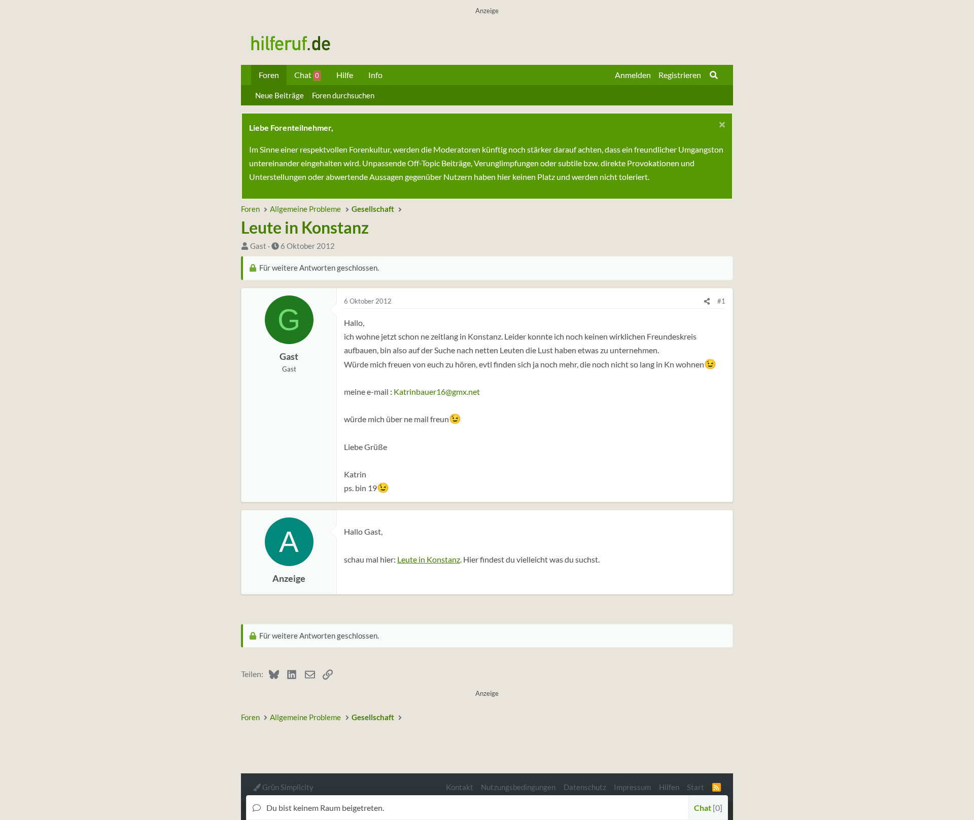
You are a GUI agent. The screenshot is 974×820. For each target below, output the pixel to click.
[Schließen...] (720, 126)
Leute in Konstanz (428, 559)
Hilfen (669, 787)
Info (375, 75)
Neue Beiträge (279, 95)
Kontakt (459, 787)
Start (695, 787)
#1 (721, 301)
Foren (269, 75)
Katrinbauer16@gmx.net (437, 391)
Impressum (632, 787)
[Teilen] (707, 301)
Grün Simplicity (287, 787)
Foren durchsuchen (343, 95)
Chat (306, 75)
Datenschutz (585, 787)
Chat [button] (707, 807)
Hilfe (344, 75)
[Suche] (714, 75)
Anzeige (288, 578)
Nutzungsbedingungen (518, 787)
